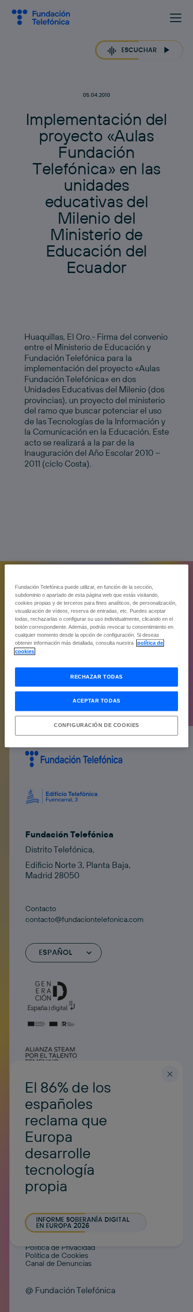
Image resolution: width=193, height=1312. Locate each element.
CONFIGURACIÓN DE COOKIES (96, 725)
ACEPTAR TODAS (96, 701)
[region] (96, 655)
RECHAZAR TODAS (96, 676)
